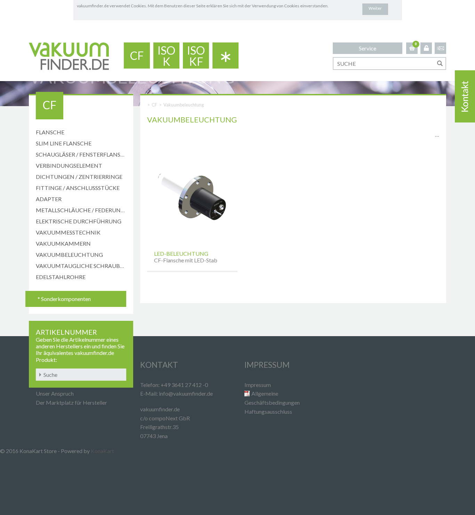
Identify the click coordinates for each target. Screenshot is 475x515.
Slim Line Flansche (63, 143)
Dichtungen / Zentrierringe (79, 176)
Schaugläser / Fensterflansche (84, 154)
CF (137, 55)
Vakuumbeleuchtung (69, 254)
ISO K (166, 55)
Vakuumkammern (63, 243)
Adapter (49, 199)
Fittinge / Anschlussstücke (78, 187)
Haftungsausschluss (268, 411)
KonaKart (102, 450)
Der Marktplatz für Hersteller (71, 402)
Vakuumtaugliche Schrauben (82, 265)
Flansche (50, 132)
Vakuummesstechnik (68, 232)
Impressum (257, 384)
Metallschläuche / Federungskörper (93, 210)
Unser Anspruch (55, 393)
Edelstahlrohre (61, 277)
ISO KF (196, 55)
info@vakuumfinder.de (186, 393)
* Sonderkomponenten (64, 298)
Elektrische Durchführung (78, 221)
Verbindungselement (69, 165)
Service (367, 48)
